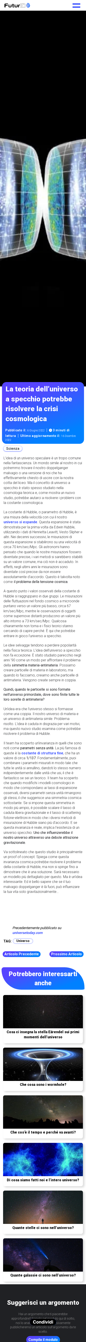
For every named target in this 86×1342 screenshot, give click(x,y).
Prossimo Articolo (66, 954)
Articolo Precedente (21, 954)
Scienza (12, 448)
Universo (23, 941)
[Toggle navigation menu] (76, 4)
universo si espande (20, 522)
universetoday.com (27, 933)
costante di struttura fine (42, 753)
